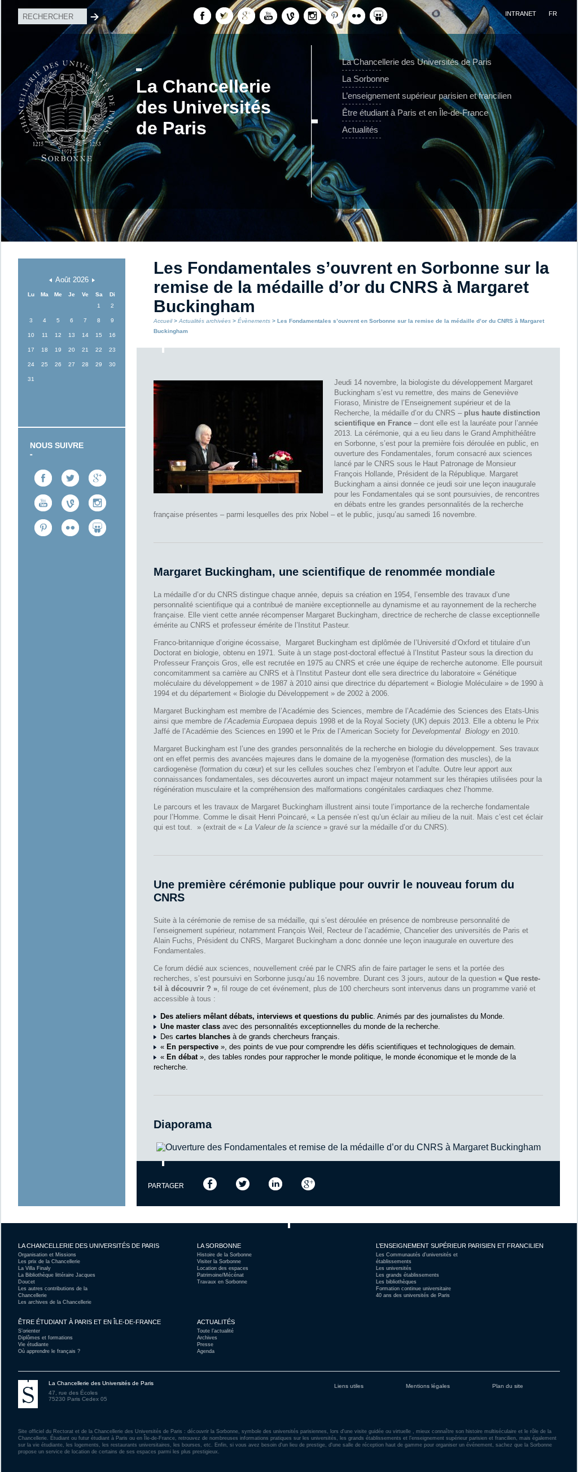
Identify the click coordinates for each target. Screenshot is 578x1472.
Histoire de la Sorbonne (224, 1255)
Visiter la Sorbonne (219, 1261)
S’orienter (29, 1331)
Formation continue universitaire (413, 1288)
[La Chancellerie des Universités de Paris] (66, 58)
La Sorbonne (365, 79)
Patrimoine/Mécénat (220, 1275)
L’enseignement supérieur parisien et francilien (426, 95)
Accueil (163, 321)
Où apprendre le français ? (49, 1351)
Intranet (520, 13)
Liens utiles (349, 1386)
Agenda (205, 1351)
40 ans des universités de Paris (413, 1295)
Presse (205, 1344)
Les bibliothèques (396, 1282)
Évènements (254, 321)
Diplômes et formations (45, 1337)
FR (553, 13)
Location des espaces (222, 1268)
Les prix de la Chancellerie (49, 1261)
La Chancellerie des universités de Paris (88, 1245)
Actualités (360, 129)
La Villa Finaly (34, 1268)
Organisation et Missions (47, 1255)
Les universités (393, 1268)
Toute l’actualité (215, 1331)
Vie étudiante (33, 1344)
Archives (207, 1337)
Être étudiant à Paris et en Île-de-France (415, 112)
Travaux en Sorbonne (222, 1282)
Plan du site (507, 1386)
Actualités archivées (205, 321)
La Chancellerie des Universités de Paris (417, 62)
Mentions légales (428, 1386)
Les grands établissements (407, 1275)
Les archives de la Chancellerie (54, 1302)
